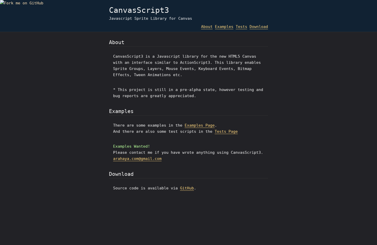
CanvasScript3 (139, 10)
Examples (224, 26)
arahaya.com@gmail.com (137, 158)
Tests (241, 26)
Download (259, 26)
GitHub (187, 188)
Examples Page (200, 125)
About (207, 26)
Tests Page (226, 131)
